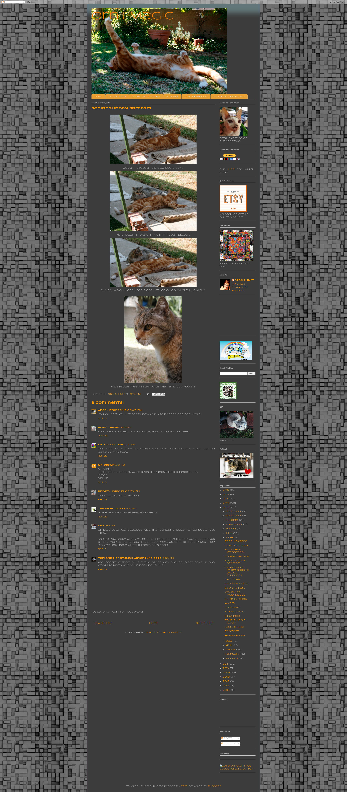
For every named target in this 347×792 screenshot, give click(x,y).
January (232, 659)
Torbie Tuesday (237, 557)
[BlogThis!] (156, 394)
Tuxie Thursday (237, 545)
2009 (227, 673)
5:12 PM (120, 465)
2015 (226, 494)
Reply (102, 418)
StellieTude (234, 627)
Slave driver (234, 612)
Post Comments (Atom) (163, 633)
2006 (227, 686)
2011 (226, 664)
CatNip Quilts (117, 96)
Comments (232, 744)
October (232, 520)
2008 (227, 677)
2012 (226, 507)
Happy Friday (235, 636)
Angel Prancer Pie (113, 410)
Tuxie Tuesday (236, 599)
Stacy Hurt (244, 280)
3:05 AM (125, 428)
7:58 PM (110, 526)
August (231, 529)
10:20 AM (129, 445)
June (229, 538)
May (229, 641)
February (232, 654)
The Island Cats (111, 509)
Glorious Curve (236, 584)
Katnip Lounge (110, 445)
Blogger (214, 786)
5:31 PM (135, 491)
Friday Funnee (236, 541)
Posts (227, 738)
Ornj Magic (132, 16)
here (232, 169)
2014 (226, 499)
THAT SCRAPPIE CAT (196, 96)
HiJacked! (232, 616)
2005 (226, 690)
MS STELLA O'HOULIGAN (146, 96)
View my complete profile (240, 287)
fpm (184, 786)
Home (98, 96)
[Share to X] (158, 394)
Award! (230, 603)
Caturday (232, 580)
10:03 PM (136, 410)
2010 (226, 668)
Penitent (232, 631)
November (233, 516)
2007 (226, 681)
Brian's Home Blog (113, 491)
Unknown (106, 465)
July (229, 533)
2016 (226, 490)
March (230, 650)
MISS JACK (172, 96)
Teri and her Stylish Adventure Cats (130, 558)
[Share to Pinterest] (164, 394)
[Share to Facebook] (161, 394)
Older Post (204, 623)
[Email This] (153, 394)
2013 (226, 503)
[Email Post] (148, 394)
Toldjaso (232, 608)
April (229, 645)
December (233, 511)
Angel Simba (108, 428)
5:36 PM (131, 509)
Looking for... (235, 588)
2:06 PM (168, 558)
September (234, 524)
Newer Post (103, 623)
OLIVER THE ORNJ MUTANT (229, 96)
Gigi (101, 526)
